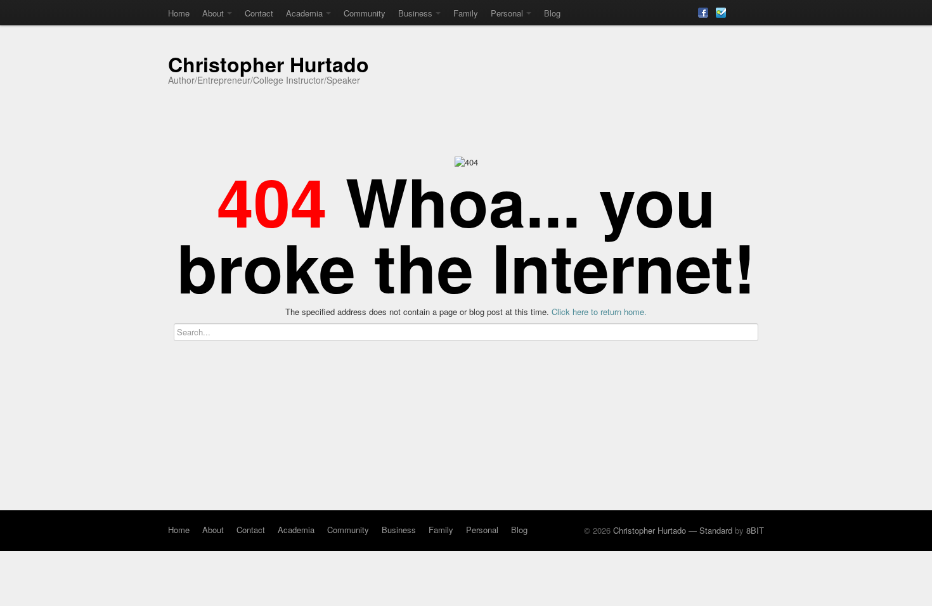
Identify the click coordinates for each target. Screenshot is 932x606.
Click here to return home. (599, 312)
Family (465, 13)
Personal (507, 13)
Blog (552, 13)
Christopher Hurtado (268, 64)
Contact (259, 13)
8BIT (755, 530)
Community (364, 13)
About (213, 13)
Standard (715, 530)
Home (179, 13)
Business (415, 13)
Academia (304, 13)
